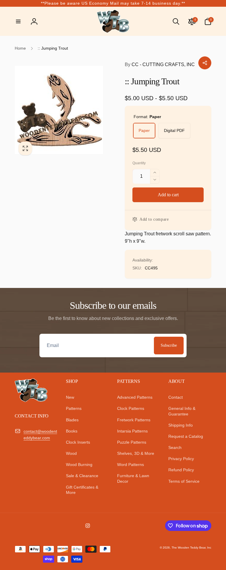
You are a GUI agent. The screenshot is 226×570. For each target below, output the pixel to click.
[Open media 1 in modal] (64, 110)
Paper (144, 130)
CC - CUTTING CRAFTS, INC (160, 64)
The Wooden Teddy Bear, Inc (191, 547)
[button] (18, 21)
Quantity (139, 163)
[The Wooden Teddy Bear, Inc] (31, 400)
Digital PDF (174, 130)
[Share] (204, 62)
